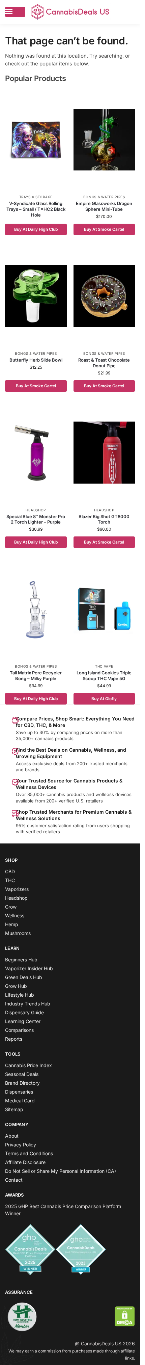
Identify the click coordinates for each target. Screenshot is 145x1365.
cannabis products (66, 794)
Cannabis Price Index (28, 1065)
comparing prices (75, 732)
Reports (13, 1039)
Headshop (36, 510)
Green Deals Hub (23, 977)
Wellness (14, 915)
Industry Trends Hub (27, 1003)
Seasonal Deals (21, 1074)
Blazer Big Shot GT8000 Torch (104, 519)
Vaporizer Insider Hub (29, 968)
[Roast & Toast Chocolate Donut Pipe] (104, 296)
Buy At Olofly (104, 698)
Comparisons (19, 1030)
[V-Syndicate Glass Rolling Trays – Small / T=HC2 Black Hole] (36, 139)
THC (10, 880)
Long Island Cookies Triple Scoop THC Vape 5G (104, 675)
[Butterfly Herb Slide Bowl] (36, 296)
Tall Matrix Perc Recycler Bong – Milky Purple (36, 675)
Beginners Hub (21, 959)
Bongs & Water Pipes (104, 197)
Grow (11, 907)
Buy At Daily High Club (36, 229)
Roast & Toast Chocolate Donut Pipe (104, 362)
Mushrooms (18, 933)
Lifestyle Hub (19, 995)
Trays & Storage (36, 197)
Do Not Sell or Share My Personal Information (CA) (60, 1171)
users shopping (113, 825)
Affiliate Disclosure (25, 1162)
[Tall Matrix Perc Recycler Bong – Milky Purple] (36, 609)
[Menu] (15, 12)
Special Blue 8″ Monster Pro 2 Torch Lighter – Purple (35, 519)
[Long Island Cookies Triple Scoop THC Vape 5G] (104, 609)
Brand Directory (22, 1083)
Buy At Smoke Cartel (104, 229)
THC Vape (104, 666)
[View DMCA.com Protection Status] (125, 1316)
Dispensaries (19, 1092)
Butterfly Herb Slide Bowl (35, 360)
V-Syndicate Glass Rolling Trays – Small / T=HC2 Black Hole (35, 209)
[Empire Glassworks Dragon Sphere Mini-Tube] (104, 139)
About (12, 1136)
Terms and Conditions (29, 1153)
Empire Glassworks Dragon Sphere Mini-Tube (104, 206)
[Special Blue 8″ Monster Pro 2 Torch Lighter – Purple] (36, 453)
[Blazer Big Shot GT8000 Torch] (104, 453)
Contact (14, 1180)
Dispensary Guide (24, 1012)
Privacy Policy (20, 1144)
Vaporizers (17, 889)
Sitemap (14, 1109)
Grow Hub (16, 986)
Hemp (11, 924)
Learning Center (22, 1021)
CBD (10, 871)
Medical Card (20, 1100)
